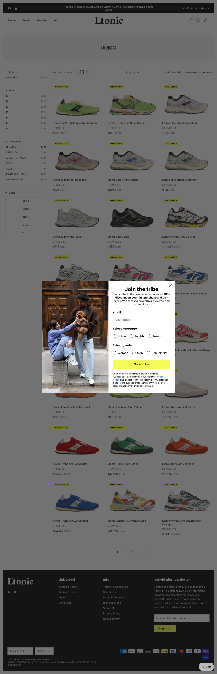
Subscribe (141, 364)
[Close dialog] (170, 286)
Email (117, 312)
